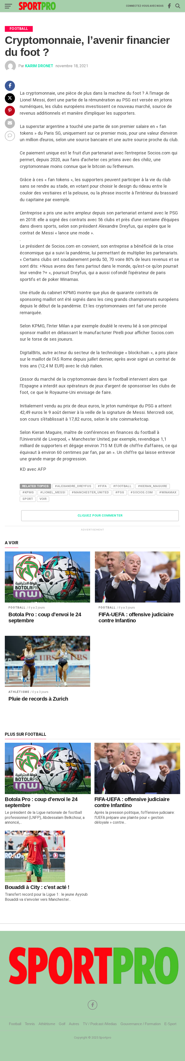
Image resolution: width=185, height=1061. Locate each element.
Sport (27, 499)
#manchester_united (90, 492)
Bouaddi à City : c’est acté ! (37, 887)
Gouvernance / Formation (140, 1024)
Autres (74, 1024)
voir (43, 499)
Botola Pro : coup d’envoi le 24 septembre (44, 617)
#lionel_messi (52, 492)
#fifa (102, 486)
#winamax (167, 492)
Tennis (30, 1024)
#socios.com (142, 492)
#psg (119, 492)
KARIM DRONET (39, 66)
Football (17, 607)
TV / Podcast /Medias (100, 1024)
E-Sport (170, 1024)
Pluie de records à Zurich (38, 699)
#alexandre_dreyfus (73, 486)
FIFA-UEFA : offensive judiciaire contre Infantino (136, 617)
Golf (62, 1024)
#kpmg (28, 492)
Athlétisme (18, 692)
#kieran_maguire (152, 486)
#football (122, 486)
